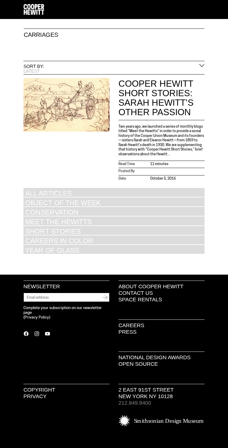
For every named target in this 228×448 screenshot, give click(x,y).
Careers (131, 325)
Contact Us (135, 293)
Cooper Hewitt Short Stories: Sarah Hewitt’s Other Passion (156, 98)
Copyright (39, 390)
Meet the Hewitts (58, 221)
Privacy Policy (37, 317)
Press (127, 332)
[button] (202, 10)
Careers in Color (59, 240)
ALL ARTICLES (48, 193)
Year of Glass (52, 250)
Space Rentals (140, 300)
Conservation (52, 212)
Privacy (35, 396)
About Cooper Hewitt (150, 286)
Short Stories (53, 231)
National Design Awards (154, 357)
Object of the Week (63, 202)
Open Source (138, 364)
